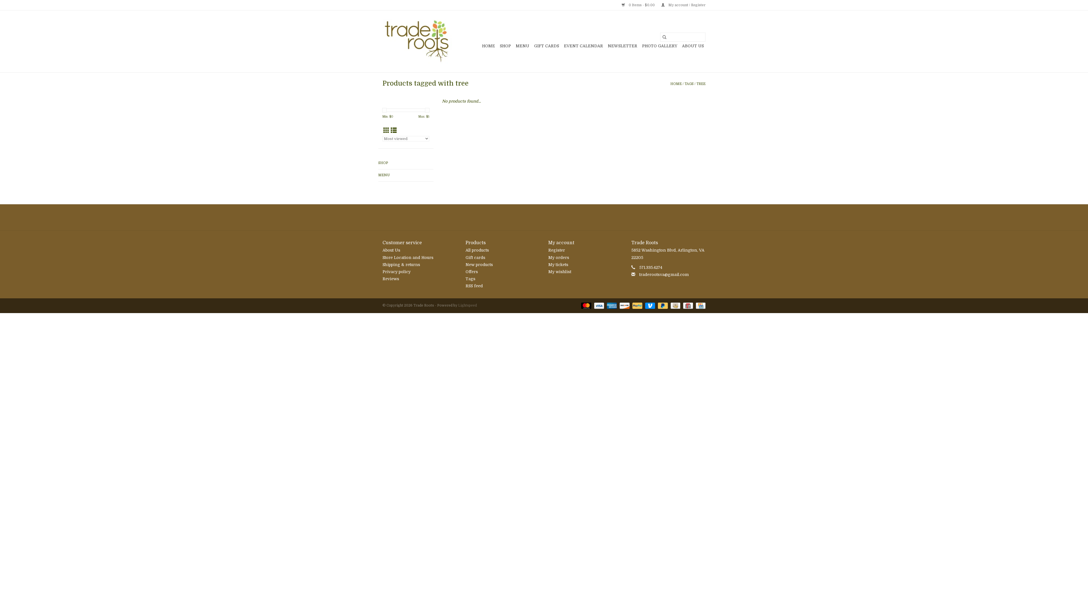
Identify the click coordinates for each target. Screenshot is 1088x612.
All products (477, 250)
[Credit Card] (700, 305)
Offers (472, 271)
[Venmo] (649, 305)
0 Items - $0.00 (642, 5)
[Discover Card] (624, 305)
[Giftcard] (687, 305)
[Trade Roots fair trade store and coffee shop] (417, 41)
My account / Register (687, 5)
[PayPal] (636, 305)
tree (701, 84)
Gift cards (546, 46)
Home (488, 46)
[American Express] (611, 305)
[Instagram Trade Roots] (544, 217)
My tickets (558, 264)
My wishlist (559, 271)
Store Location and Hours (408, 257)
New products (479, 264)
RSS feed (474, 286)
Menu (522, 46)
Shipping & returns (401, 264)
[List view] (394, 130)
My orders (558, 257)
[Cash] (675, 305)
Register (556, 250)
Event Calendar (583, 46)
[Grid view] (386, 130)
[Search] (664, 37)
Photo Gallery (659, 46)
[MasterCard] (585, 305)
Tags (689, 84)
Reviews (390, 279)
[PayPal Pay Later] (662, 305)
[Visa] (598, 305)
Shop (505, 46)
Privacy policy (396, 271)
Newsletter (622, 46)
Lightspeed (467, 305)
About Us (693, 46)
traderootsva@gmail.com (664, 274)
